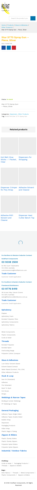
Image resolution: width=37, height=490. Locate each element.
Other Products (23, 114)
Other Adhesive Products (10, 372)
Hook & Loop (7, 376)
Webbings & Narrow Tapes (13, 397)
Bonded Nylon (6, 347)
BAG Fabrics (6, 473)
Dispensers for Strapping (25, 158)
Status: (4, 99)
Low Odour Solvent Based (11, 363)
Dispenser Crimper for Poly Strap (9, 188)
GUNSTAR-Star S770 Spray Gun (16, 116)
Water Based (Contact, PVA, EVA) (13, 369)
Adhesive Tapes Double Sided (12, 417)
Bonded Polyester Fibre (10, 319)
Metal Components (8, 332)
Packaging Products (8, 425)
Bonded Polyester (8, 345)
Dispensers (13, 114)
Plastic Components (9, 335)
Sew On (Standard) (8, 379)
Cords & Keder (7, 337)
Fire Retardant (7, 385)
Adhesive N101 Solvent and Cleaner (7, 217)
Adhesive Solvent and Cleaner (26, 188)
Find (32, 18)
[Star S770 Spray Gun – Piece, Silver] (4, 48)
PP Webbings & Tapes (9, 404)
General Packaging (10, 410)
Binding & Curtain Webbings (11, 401)
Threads (5, 341)
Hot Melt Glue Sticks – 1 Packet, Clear (9, 159)
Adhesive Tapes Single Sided (11, 414)
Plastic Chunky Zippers (9, 441)
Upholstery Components (10, 322)
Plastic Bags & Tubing (9, 431)
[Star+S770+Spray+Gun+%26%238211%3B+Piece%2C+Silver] (9, 48)
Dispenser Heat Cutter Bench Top (26, 216)
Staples (4, 313)
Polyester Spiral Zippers (10, 447)
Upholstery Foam (7, 316)
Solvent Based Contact (10, 366)
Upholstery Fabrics (8, 325)
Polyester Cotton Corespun (11, 353)
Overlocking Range (8, 350)
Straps (4, 394)
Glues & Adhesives (10, 360)
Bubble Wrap (6, 420)
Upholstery (6, 310)
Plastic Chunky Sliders (9, 438)
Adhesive (5, 382)
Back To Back (6, 388)
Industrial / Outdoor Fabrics (14, 451)
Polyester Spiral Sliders (10, 444)
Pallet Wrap (6, 428)
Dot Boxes (5, 391)
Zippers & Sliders (9, 435)
